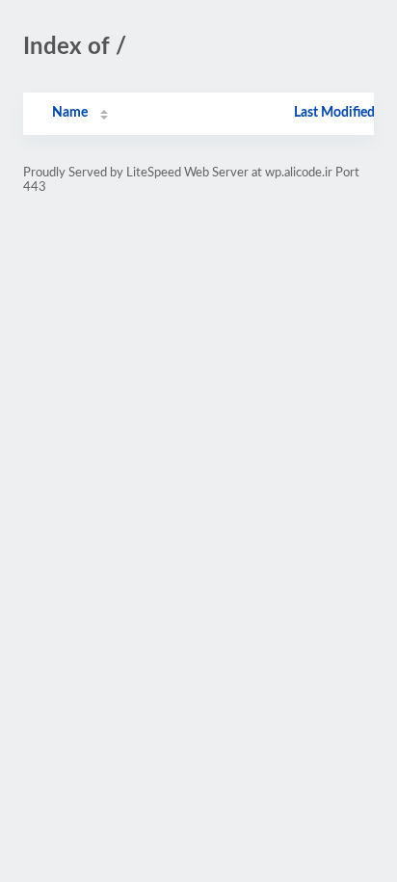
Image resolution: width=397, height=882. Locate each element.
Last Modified (334, 113)
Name (70, 113)
